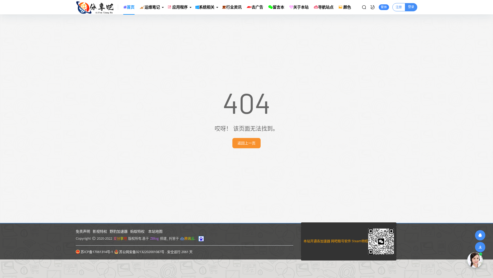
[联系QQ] (480, 235)
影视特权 (100, 231)
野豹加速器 (119, 231)
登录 (411, 7)
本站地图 (155, 231)
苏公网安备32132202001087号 (141, 251)
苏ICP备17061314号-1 (97, 251)
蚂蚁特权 (137, 231)
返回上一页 (246, 143)
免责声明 (83, 231)
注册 (399, 7)
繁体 (384, 7)
